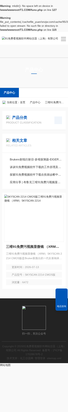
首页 (22, 102)
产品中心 (9, 92)
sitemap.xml (54, 358)
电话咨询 (61, 306)
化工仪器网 (26, 358)
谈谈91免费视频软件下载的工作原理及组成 (36, 167)
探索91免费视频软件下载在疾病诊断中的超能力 (36, 174)
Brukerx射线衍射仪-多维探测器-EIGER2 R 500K (36, 159)
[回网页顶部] (61, 292)
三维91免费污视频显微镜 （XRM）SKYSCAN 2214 (34, 247)
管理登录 (40, 358)
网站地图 (5, 365)
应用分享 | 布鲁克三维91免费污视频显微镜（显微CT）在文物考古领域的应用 (36, 182)
